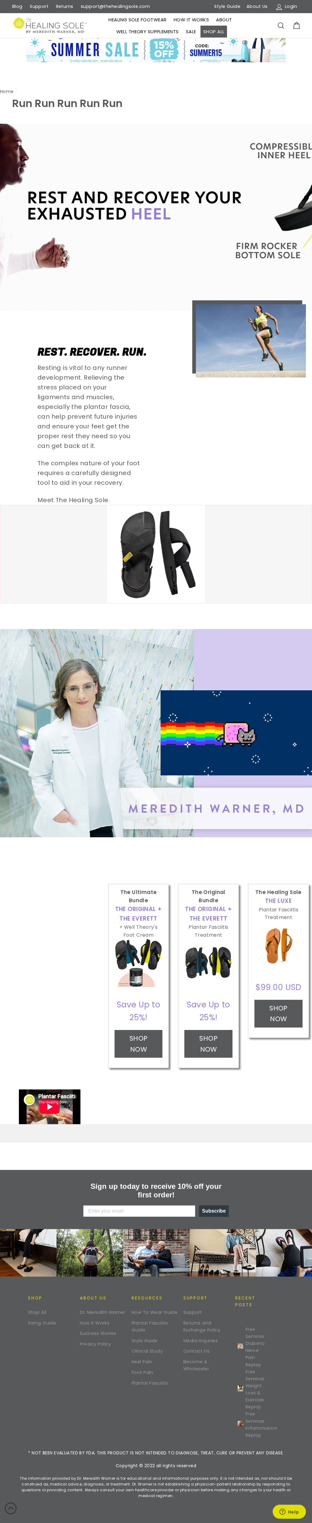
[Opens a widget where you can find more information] (289, 1512)
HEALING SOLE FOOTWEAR (137, 19)
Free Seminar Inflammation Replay (256, 1424)
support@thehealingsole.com (115, 6)
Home (7, 91)
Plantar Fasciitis (150, 1383)
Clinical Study (147, 1351)
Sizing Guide (42, 1323)
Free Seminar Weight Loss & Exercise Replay (255, 1389)
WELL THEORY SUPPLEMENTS (147, 31)
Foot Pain (142, 1372)
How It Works (94, 1323)
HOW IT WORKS (191, 19)
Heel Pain (142, 1362)
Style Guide (227, 6)
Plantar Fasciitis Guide (150, 1326)
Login (292, 6)
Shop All (37, 1312)
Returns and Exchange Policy (201, 1326)
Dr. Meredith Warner (102, 1312)
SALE (191, 31)
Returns (64, 6)
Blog (17, 6)
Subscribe (214, 1211)
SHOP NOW (138, 1044)
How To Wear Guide (154, 1312)
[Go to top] (10, 1509)
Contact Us (196, 1351)
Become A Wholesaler (196, 1365)
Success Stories (98, 1333)
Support (39, 6)
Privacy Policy (95, 1344)
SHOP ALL (213, 31)
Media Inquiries (200, 1341)
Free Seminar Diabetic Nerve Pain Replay (255, 1347)
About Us (257, 6)
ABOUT (224, 19)
